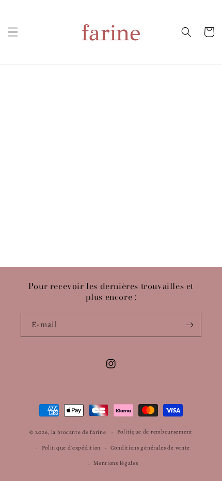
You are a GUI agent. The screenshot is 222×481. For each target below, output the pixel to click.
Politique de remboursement (155, 432)
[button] (13, 32)
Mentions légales (115, 463)
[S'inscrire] (189, 325)
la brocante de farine (78, 432)
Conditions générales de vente (150, 448)
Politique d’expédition (71, 448)
